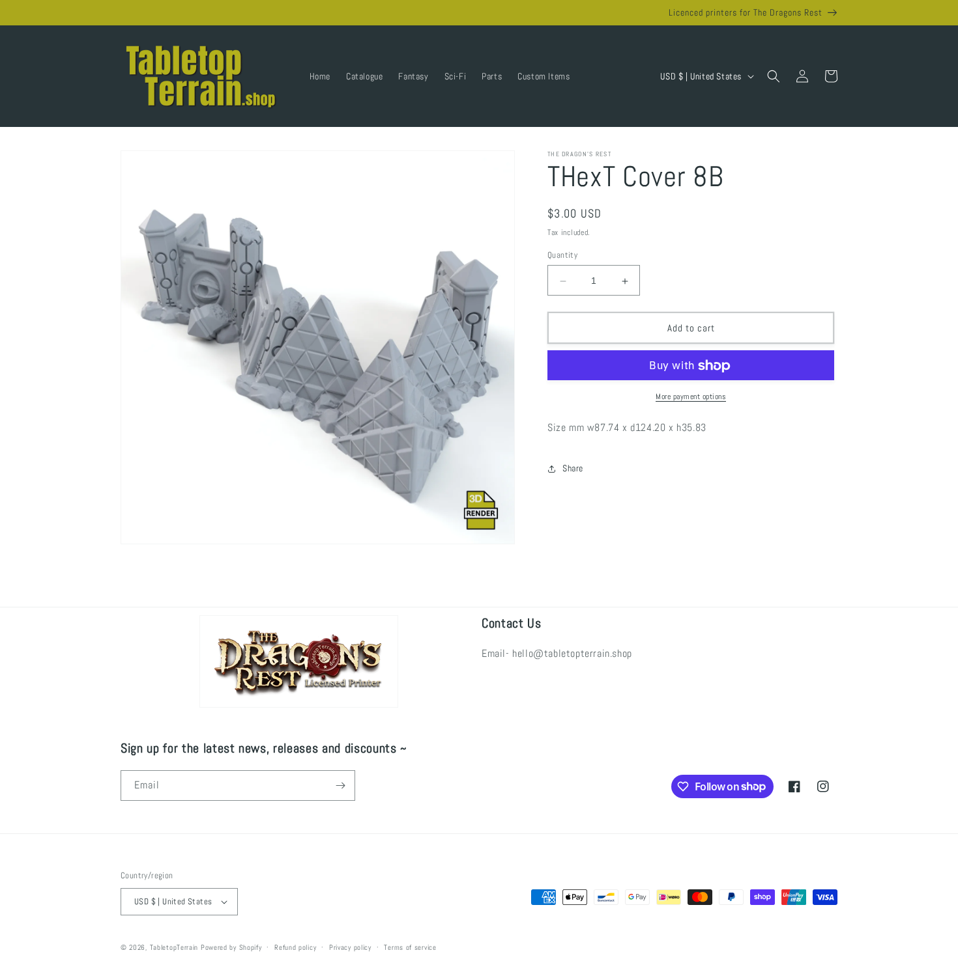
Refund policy (295, 947)
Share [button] (572, 468)
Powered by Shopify (231, 947)
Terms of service (410, 947)
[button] (773, 76)
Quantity (562, 255)
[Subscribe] (340, 785)
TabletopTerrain (174, 947)
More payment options (691, 397)
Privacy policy (350, 947)
